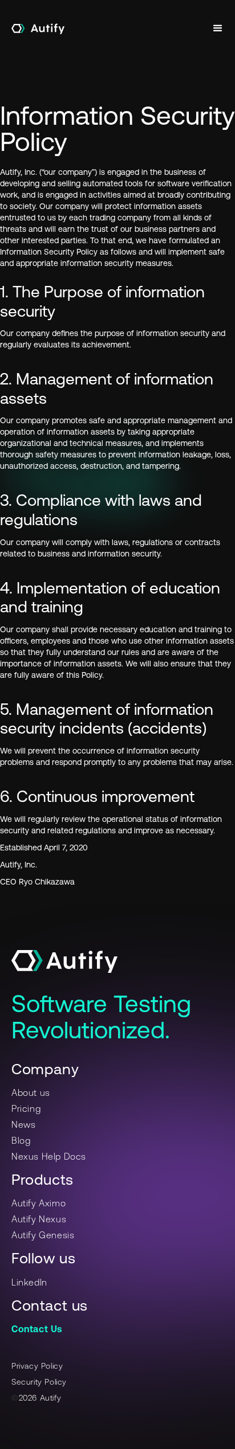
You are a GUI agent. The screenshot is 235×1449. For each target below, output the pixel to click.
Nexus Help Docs (48, 1156)
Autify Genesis (42, 1235)
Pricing (25, 1108)
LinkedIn (29, 1282)
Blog (20, 1140)
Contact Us (36, 1329)
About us (30, 1092)
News (23, 1124)
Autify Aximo (38, 1203)
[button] (218, 28)
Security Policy (39, 1381)
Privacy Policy (37, 1365)
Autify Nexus (38, 1219)
